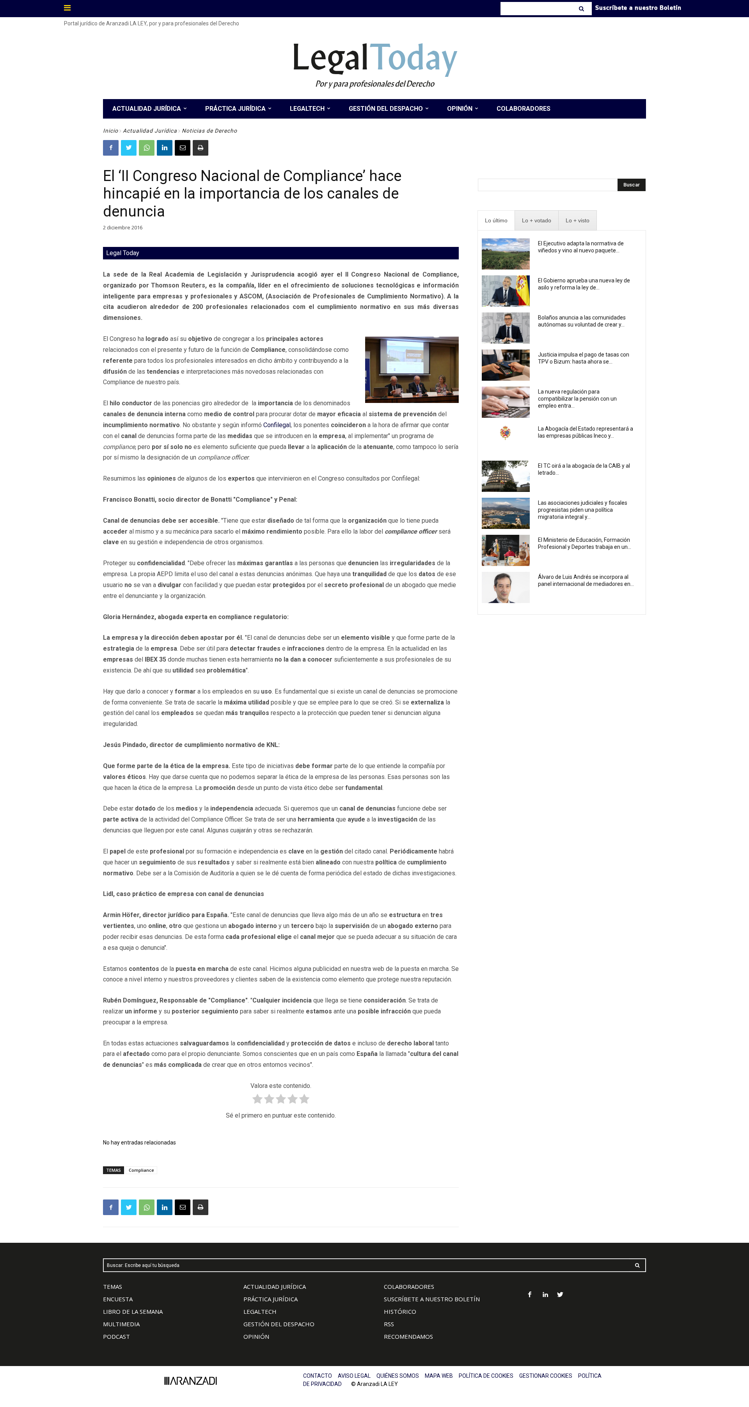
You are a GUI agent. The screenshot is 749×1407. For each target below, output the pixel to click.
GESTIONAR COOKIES (545, 1376)
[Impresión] (200, 148)
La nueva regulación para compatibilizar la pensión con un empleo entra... (577, 399)
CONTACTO (317, 1376)
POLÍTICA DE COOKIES (486, 1376)
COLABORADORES (409, 1286)
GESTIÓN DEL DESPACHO (278, 1324)
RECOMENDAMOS (408, 1336)
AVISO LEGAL (354, 1376)
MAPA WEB (439, 1376)
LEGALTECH (260, 1311)
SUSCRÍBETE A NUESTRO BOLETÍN (432, 1299)
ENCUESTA (118, 1299)
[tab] (496, 220)
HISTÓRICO (400, 1311)
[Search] (582, 8)
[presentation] (496, 220)
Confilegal (277, 425)
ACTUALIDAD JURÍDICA (274, 1286)
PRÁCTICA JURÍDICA (270, 1299)
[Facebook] (111, 148)
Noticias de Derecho (209, 131)
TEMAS (112, 1286)
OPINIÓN (256, 1336)
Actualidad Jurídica (150, 131)
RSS (389, 1324)
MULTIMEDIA (121, 1324)
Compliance (141, 1170)
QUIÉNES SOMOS (397, 1376)
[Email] (182, 148)
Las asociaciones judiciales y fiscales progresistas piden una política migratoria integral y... (582, 510)
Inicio (110, 131)
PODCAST (116, 1336)
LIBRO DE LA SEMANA (133, 1311)
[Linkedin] (164, 148)
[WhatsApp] (146, 148)
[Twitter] (129, 148)
